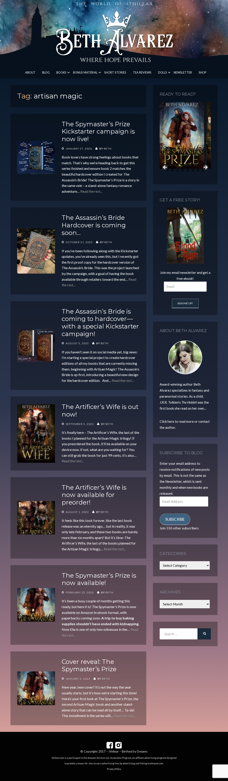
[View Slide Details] (182, 135)
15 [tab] (188, 170)
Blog (46, 72)
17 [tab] (198, 170)
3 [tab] (172, 164)
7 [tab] (193, 164)
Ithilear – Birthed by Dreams (128, 751)
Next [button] (205, 167)
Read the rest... (91, 191)
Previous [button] (165, 167)
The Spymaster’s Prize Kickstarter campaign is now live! (98, 131)
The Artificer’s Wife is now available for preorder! (94, 495)
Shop (202, 72)
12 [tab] (172, 170)
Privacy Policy (114, 769)
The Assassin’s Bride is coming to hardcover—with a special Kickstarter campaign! (100, 323)
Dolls (162, 72)
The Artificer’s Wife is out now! (100, 410)
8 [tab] (198, 164)
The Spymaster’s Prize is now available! (99, 579)
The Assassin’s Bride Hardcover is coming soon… (94, 225)
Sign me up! (185, 303)
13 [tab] (178, 170)
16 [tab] (193, 170)
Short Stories (115, 72)
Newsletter (183, 72)
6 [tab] (188, 164)
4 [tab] (177, 164)
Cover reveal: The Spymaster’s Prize (89, 665)
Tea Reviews (142, 72)
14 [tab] (183, 170)
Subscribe (175, 519)
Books (61, 72)
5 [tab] (182, 164)
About (30, 72)
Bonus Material (85, 72)
